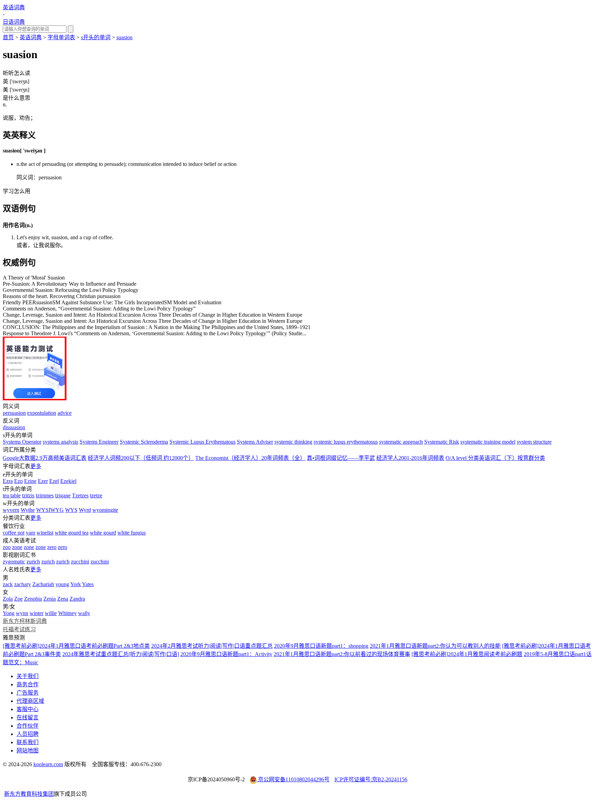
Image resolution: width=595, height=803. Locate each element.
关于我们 (28, 676)
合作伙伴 (28, 726)
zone (17, 547)
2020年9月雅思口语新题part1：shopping (321, 646)
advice (65, 413)
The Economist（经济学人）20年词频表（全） (250, 458)
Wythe (28, 510)
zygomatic (14, 561)
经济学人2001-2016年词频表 (410, 458)
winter (36, 613)
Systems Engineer (99, 442)
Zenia (49, 599)
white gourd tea (71, 533)
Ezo (18, 481)
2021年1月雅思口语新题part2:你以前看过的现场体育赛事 (342, 654)
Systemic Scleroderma (144, 442)
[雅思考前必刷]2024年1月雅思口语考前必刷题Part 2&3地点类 (76, 646)
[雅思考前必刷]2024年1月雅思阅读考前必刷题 (466, 654)
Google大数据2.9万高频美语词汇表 (44, 458)
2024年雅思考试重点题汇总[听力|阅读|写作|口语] (120, 654)
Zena (62, 599)
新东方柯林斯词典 (25, 621)
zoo (7, 547)
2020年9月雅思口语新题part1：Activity (226, 654)
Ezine (30, 481)
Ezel (54, 481)
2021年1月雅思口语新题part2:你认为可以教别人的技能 (435, 646)
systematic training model (487, 442)
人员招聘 (28, 734)
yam (30, 533)
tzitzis (28, 495)
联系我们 (28, 742)
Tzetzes (80, 495)
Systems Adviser (255, 442)
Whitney (67, 613)
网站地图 (28, 750)
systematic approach (401, 442)
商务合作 (28, 684)
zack (8, 584)
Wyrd (85, 510)
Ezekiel (68, 481)
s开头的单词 (96, 37)
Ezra (8, 481)
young (62, 584)
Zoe (18, 599)
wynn (22, 613)
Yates (88, 584)
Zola (8, 599)
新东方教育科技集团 (29, 794)
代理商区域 (30, 701)
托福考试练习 (19, 629)
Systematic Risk (441, 442)
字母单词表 (61, 37)
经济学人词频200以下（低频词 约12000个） (141, 458)
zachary (22, 584)
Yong (8, 613)
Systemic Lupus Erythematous (202, 442)
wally (84, 613)
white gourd (103, 533)
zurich (33, 561)
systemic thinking (293, 442)
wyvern (11, 510)
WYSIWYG (50, 510)
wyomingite (105, 510)
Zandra (77, 599)
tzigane (63, 495)
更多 (35, 466)
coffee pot (13, 533)
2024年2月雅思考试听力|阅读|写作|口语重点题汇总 (212, 646)
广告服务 (28, 693)
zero (51, 547)
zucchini (80, 561)
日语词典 (14, 22)
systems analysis (60, 442)
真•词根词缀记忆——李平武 (341, 458)
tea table (12, 495)
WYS (71, 510)
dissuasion (14, 427)
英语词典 (14, 7)
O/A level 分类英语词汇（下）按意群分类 (495, 458)
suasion (124, 37)
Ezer (43, 481)
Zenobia (33, 599)
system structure (534, 442)
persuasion (14, 413)
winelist (44, 533)
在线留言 (28, 717)
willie (51, 613)
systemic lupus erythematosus (346, 442)
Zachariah (43, 584)
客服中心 (28, 709)
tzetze (96, 495)
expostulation (41, 413)
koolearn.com (48, 764)
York (75, 584)
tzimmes (45, 495)
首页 (8, 37)
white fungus (131, 533)
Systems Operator (22, 442)
